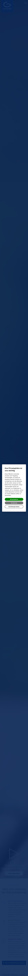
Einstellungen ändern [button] (14, 506)
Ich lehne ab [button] (14, 503)
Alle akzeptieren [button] (14, 499)
